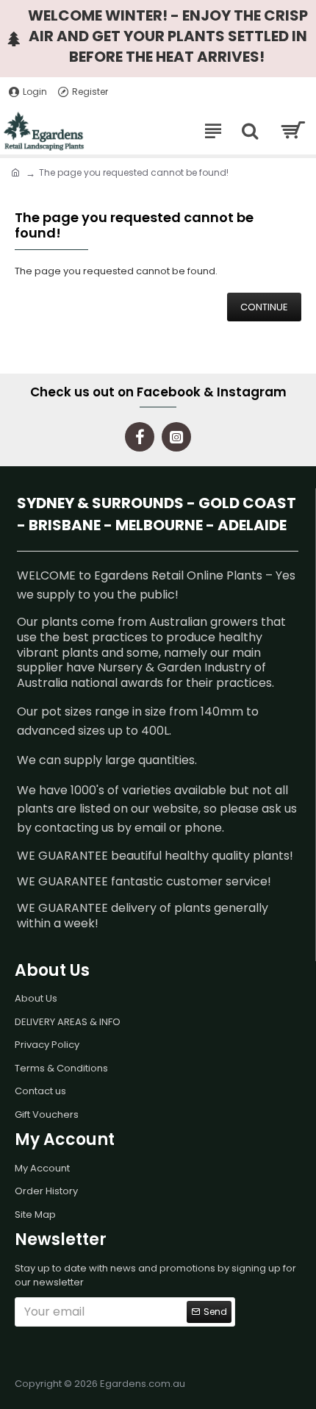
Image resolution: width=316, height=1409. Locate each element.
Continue (264, 307)
